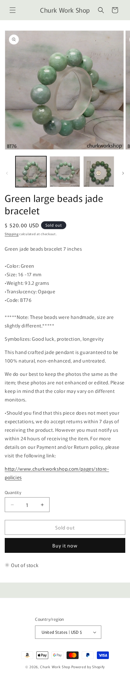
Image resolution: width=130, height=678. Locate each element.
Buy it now (65, 545)
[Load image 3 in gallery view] (98, 171)
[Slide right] (123, 173)
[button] (13, 10)
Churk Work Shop (55, 666)
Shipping (12, 233)
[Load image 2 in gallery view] (65, 171)
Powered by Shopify (88, 666)
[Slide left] (7, 173)
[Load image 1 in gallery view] (30, 171)
